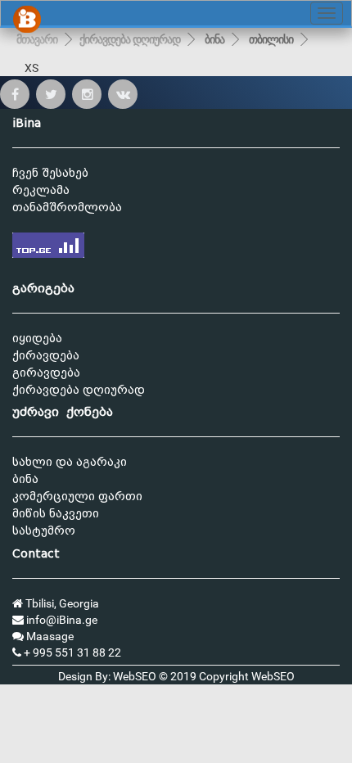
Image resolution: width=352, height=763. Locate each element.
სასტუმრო (43, 531)
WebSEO (273, 676)
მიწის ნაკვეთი (55, 514)
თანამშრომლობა (67, 207)
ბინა (214, 39)
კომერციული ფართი (77, 496)
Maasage (49, 636)
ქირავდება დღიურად (129, 39)
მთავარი (36, 39)
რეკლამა (41, 190)
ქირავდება (45, 356)
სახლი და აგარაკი (69, 462)
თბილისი (271, 39)
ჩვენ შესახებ (50, 173)
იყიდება (37, 338)
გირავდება (46, 373)
